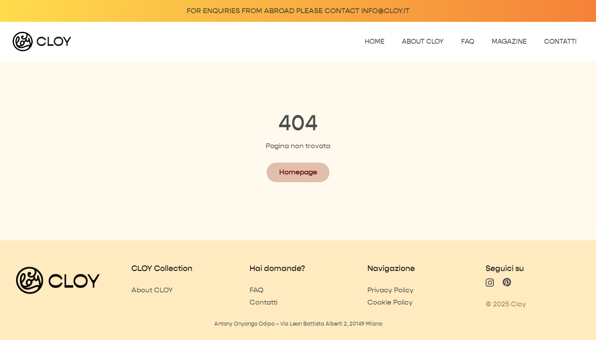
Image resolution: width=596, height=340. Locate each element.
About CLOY (152, 290)
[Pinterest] (507, 282)
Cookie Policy (390, 302)
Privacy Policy (390, 290)
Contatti (263, 302)
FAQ (257, 290)
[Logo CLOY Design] (22, 42)
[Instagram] (490, 283)
